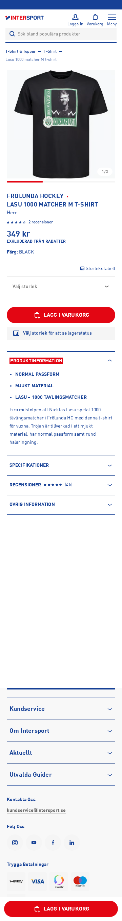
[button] (61, 124)
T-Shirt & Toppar (20, 51)
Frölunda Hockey (35, 196)
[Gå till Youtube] (35, 842)
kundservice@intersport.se (36, 810)
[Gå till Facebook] (54, 842)
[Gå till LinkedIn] (73, 842)
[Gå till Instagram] (16, 842)
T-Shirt (50, 51)
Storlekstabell (100, 268)
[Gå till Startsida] (25, 17)
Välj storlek (35, 333)
